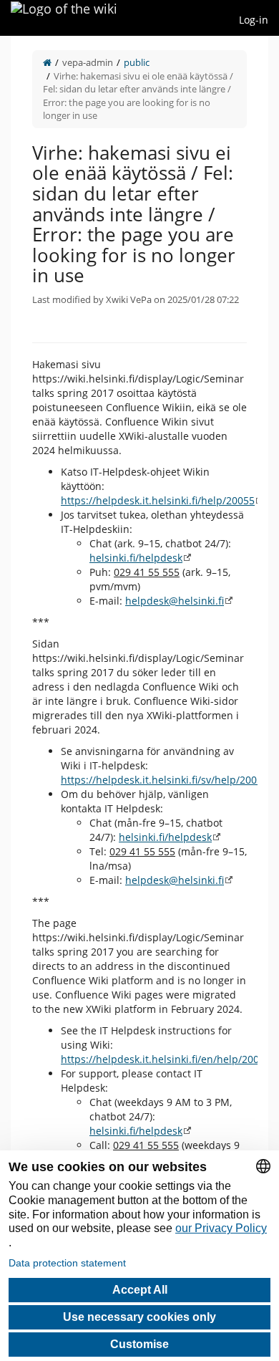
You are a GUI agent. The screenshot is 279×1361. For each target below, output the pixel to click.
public (137, 62)
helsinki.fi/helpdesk (135, 557)
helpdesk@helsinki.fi (174, 600)
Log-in (253, 20)
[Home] (47, 62)
